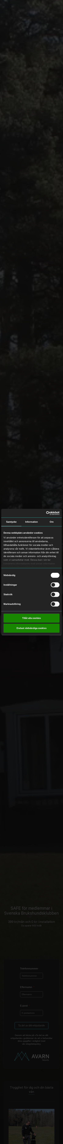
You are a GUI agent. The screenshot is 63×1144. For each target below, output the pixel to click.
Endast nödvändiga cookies (31, 628)
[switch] (55, 584)
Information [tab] (31, 521)
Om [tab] (52, 521)
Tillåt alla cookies (31, 618)
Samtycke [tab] (11, 521)
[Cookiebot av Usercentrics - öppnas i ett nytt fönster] (46, 513)
